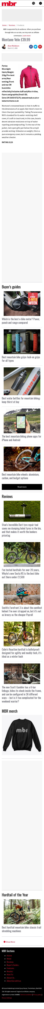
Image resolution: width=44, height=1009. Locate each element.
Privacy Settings (7, 998)
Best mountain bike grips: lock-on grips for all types (21, 359)
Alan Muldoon (13, 46)
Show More (10, 942)
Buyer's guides (11, 286)
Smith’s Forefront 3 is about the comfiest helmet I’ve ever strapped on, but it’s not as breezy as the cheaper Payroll (22, 611)
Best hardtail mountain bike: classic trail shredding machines (21, 929)
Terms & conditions (26, 995)
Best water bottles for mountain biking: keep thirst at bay (21, 400)
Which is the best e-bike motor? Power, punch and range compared (21, 320)
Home (4, 25)
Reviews (12, 25)
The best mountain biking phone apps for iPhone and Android (21, 438)
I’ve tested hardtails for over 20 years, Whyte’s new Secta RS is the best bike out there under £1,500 (20, 573)
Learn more (26, 36)
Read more (22, 487)
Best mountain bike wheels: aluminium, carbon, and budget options (20, 476)
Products (20, 25)
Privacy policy (37, 995)
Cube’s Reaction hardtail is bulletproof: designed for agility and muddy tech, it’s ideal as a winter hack (21, 652)
